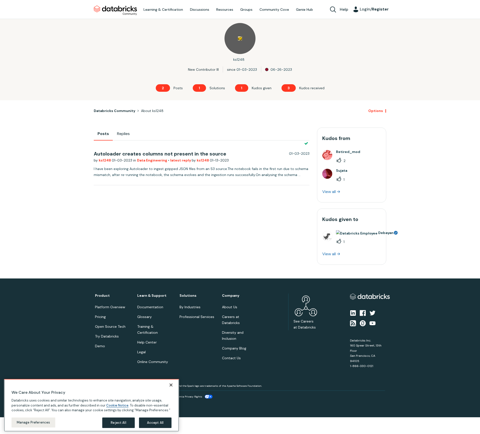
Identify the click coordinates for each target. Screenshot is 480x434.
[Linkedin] (353, 312)
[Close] (171, 385)
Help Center (147, 342)
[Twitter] (373, 312)
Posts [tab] (103, 133)
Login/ (374, 9)
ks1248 (105, 160)
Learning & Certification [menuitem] (163, 9)
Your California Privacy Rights (184, 396)
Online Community (152, 362)
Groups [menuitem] (246, 9)
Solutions (188, 296)
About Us (229, 307)
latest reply (181, 160)
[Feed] (353, 322)
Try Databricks (107, 336)
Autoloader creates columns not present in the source (160, 153)
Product (102, 296)
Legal (141, 352)
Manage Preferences (33, 422)
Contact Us (231, 358)
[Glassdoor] (363, 322)
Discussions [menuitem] (199, 9)
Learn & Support (151, 296)
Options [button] (375, 110)
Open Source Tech (110, 326)
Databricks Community (115, 10)
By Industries (190, 307)
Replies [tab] (123, 133)
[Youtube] (373, 322)
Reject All (118, 422)
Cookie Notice (117, 405)
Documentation (150, 307)
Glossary (144, 316)
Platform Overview (110, 307)
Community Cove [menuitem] (274, 9)
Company (230, 296)
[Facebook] (363, 312)
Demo (100, 346)
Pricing (100, 316)
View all (329, 191)
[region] (91, 405)
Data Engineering (152, 160)
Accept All (155, 422)
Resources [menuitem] (224, 9)
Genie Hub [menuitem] (304, 9)
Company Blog (234, 348)
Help (344, 9)
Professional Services (197, 316)
